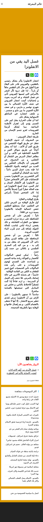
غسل (28, 380)
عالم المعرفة (35, 3)
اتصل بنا (35, 493)
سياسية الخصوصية (24, 493)
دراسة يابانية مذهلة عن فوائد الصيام (24, 451)
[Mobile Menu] (2, 4)
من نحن (14, 493)
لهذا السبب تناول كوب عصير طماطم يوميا (22, 404)
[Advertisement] (21, 30)
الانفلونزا (32, 380)
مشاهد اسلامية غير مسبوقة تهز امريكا (24, 467)
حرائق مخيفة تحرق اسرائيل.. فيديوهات (23, 436)
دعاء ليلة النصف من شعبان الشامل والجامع (22, 456)
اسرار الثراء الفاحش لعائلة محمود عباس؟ (22, 440)
